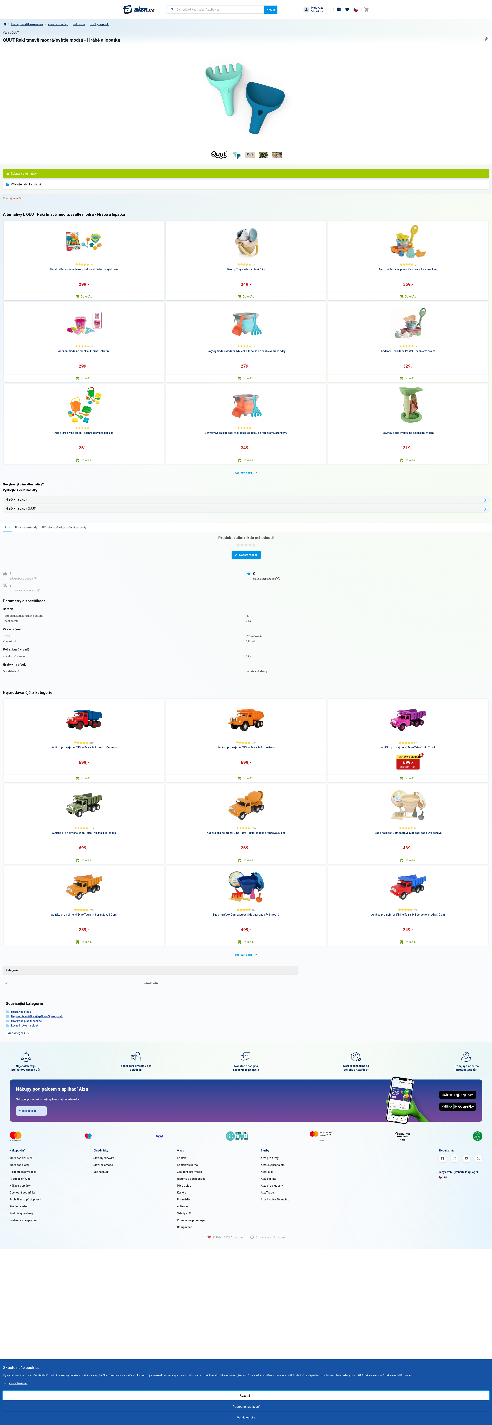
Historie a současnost (191, 1178)
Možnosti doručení (21, 1158)
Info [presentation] (7, 527)
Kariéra (181, 1192)
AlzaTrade (267, 1192)
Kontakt (181, 1158)
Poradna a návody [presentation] (26, 527)
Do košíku (86, 296)
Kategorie (12, 970)
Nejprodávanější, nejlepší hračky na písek (37, 1016)
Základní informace (189, 1171)
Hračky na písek (99, 24)
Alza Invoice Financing (275, 1199)
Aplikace (182, 1206)
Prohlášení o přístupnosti (25, 1199)
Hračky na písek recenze (26, 1020)
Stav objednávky (103, 1158)
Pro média (183, 1199)
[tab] (7, 527)
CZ (445, 1176)
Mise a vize (184, 1185)
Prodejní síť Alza (20, 1178)
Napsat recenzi (248, 554)
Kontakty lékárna (187, 1164)
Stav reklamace (103, 1164)
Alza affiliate (268, 1178)
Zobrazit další (243, 472)
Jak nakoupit (101, 1171)
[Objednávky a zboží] (339, 9)
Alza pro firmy (269, 1158)
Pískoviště (79, 24)
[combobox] (215, 10)
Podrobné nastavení (246, 1406)
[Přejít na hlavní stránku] (139, 9)
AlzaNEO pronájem (273, 1164)
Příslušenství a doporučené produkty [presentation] (64, 527)
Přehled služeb (19, 1206)
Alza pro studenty (272, 1185)
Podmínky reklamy (21, 1213)
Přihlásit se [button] (317, 11)
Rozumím (246, 1395)
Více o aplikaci (28, 1110)
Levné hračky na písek (24, 1025)
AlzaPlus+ (267, 1171)
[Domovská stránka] (4, 24)
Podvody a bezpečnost (24, 1220)
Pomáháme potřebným (191, 1220)
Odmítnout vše (246, 1417)
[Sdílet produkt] (486, 39)
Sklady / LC (184, 1213)
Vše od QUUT (11, 32)
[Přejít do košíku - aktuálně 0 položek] (366, 9)
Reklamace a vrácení (23, 1171)
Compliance (184, 1227)
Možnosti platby (19, 1164)
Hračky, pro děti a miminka (27, 24)
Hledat (271, 9)
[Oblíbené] (347, 9)
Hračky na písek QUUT (21, 508)
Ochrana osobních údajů (270, 1237)
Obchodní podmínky (22, 1192)
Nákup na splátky (20, 1185)
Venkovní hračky (58, 24)
